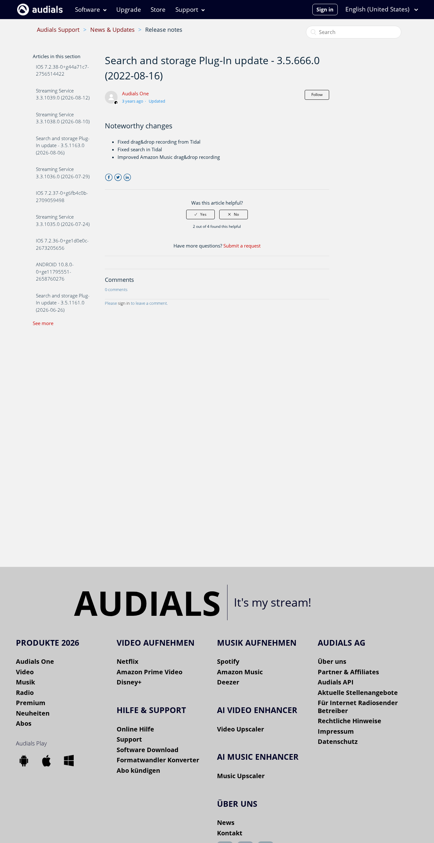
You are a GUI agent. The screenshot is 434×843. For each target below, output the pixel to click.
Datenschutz (338, 741)
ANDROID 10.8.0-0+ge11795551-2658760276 (55, 271)
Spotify (228, 661)
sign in (124, 303)
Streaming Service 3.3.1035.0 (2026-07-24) (63, 220)
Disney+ (129, 682)
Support (186, 9)
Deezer (228, 682)
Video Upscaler (240, 729)
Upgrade (128, 9)
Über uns (332, 661)
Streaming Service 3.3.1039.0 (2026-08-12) (63, 94)
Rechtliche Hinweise (349, 721)
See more (43, 323)
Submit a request (242, 245)
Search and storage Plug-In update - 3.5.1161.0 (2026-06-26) (63, 302)
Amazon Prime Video (149, 672)
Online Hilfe (135, 729)
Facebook (109, 177)
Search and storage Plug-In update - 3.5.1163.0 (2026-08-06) (63, 145)
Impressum (336, 731)
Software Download (148, 749)
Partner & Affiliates (348, 672)
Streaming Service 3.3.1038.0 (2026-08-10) (63, 118)
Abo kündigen (138, 770)
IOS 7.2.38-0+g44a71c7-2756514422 (62, 70)
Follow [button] (316, 94)
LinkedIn (127, 177)
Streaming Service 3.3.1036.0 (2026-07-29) (63, 173)
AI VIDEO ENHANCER (257, 709)
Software (87, 9)
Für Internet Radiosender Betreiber (358, 706)
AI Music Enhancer (258, 756)
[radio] (200, 214)
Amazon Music (240, 672)
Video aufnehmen (155, 642)
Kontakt (229, 833)
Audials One (135, 93)
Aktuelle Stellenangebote (358, 692)
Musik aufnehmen (256, 642)
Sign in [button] (325, 9)
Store (158, 9)
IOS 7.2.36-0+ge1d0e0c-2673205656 (62, 244)
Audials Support (58, 29)
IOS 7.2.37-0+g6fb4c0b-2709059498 (62, 196)
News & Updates (112, 29)
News (225, 822)
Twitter (118, 177)
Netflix (128, 661)
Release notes (163, 29)
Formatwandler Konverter (158, 760)
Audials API (336, 682)
